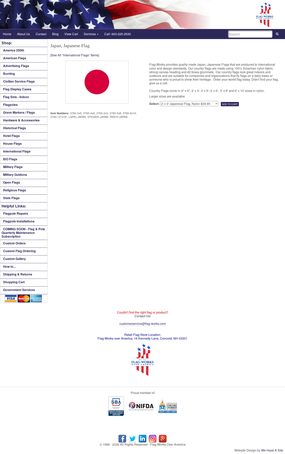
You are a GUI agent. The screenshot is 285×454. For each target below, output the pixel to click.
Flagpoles (10, 104)
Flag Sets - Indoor (16, 97)
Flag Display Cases (17, 89)
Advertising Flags (16, 66)
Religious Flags (14, 190)
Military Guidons (15, 174)
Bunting (9, 73)
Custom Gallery (14, 258)
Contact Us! (143, 316)
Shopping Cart (14, 282)
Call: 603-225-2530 (117, 34)
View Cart (71, 34)
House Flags (12, 143)
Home (7, 34)
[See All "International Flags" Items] (74, 55)
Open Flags (11, 182)
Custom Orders (14, 243)
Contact (41, 34)
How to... (9, 266)
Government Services (19, 290)
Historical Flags (14, 128)
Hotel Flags (11, 135)
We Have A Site (272, 450)
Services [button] (90, 34)
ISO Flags (10, 159)
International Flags (16, 151)
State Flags (11, 198)
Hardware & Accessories (21, 120)
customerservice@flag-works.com (142, 323)
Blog (55, 34)
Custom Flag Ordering (19, 251)
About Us (23, 34)
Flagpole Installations (19, 221)
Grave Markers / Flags (19, 112)
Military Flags (12, 167)
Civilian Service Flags (19, 81)
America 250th (13, 50)
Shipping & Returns (17, 274)
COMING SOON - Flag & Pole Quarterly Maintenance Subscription (23, 233)
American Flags (14, 58)
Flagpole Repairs (15, 213)
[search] (277, 34)
